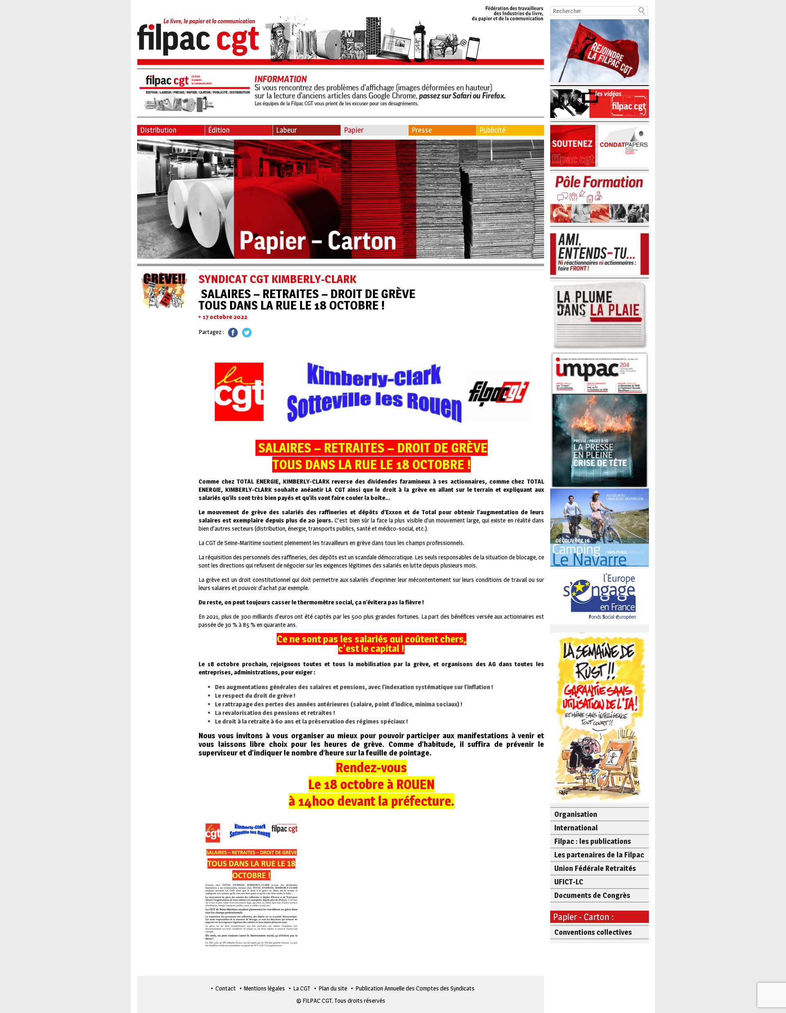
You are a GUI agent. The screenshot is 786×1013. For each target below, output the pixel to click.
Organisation (575, 814)
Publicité (492, 130)
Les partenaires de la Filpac (599, 854)
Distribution (158, 130)
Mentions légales (264, 988)
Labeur (286, 130)
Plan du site (332, 988)
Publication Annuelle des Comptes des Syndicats (414, 988)
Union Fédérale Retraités (595, 868)
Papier (354, 130)
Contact (225, 988)
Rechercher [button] (642, 11)
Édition (219, 130)
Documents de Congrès (592, 895)
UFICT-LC (568, 881)
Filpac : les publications (592, 841)
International (576, 827)
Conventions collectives (593, 932)
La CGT (301, 988)
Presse (421, 130)
